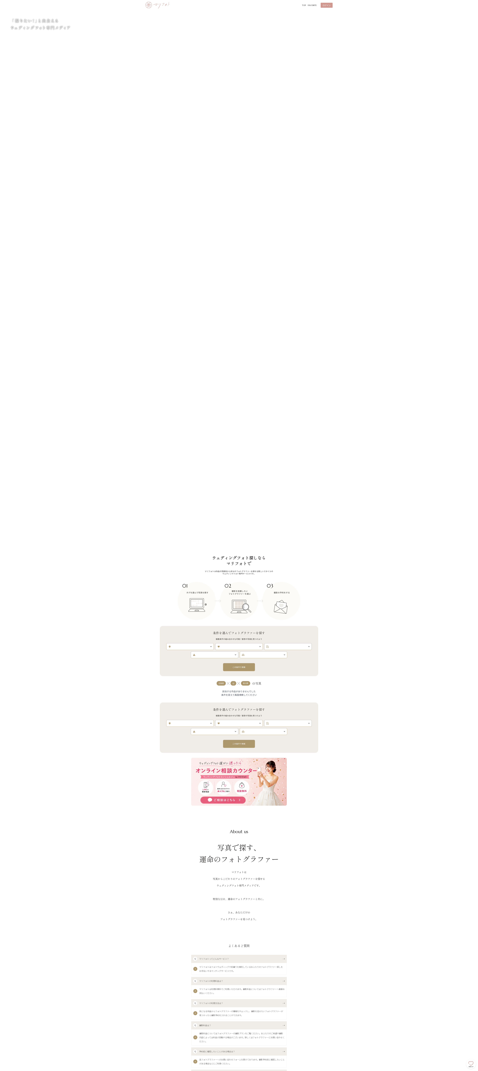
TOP (304, 5)
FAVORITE (312, 5)
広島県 (221, 683)
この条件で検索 (239, 667)
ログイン (327, 5)
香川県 (245, 683)
